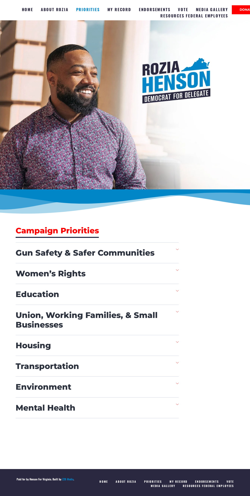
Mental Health (45, 408)
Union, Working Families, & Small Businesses (87, 319)
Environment (43, 387)
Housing (33, 345)
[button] (97, 253)
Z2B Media (67, 479)
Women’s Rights (51, 273)
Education (37, 294)
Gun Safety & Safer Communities (85, 253)
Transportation (47, 366)
